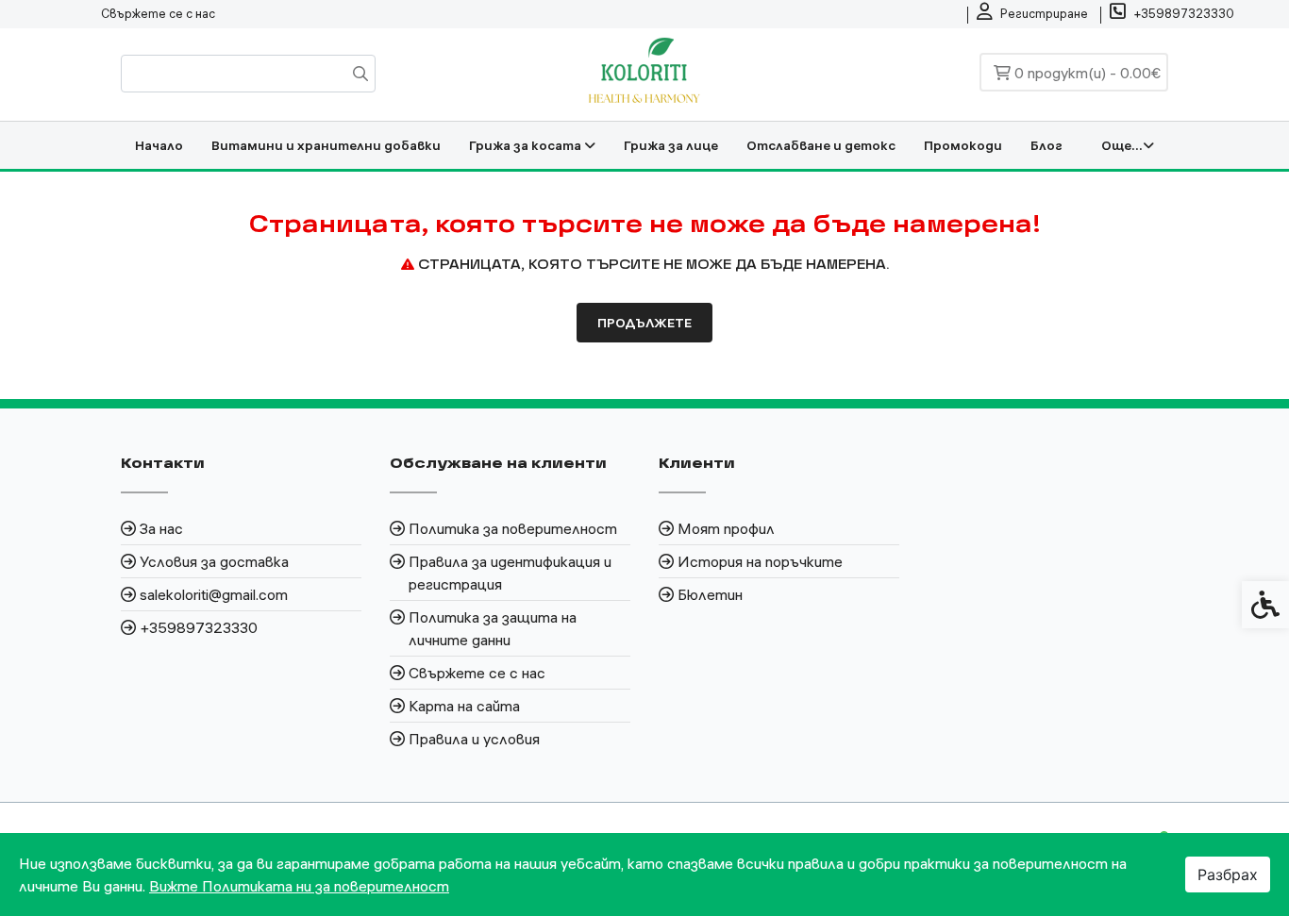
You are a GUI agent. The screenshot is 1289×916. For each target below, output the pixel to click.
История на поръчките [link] (760, 561)
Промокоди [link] (963, 145)
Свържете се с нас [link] (158, 13)
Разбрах (1227, 874)
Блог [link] (1046, 145)
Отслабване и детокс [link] (821, 145)
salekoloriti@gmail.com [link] (214, 594)
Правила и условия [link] (474, 738)
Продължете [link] (644, 322)
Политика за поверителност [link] (513, 528)
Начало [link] (159, 145)
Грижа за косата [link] (526, 145)
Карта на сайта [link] (464, 705)
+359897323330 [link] (199, 627)
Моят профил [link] (726, 528)
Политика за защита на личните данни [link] (493, 628)
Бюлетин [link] (710, 594)
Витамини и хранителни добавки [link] (326, 145)
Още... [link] (1122, 145)
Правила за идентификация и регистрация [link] (510, 572)
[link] (1032, 14)
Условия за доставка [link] (214, 561)
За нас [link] (161, 528)
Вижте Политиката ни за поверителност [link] (299, 885)
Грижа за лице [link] (671, 145)
